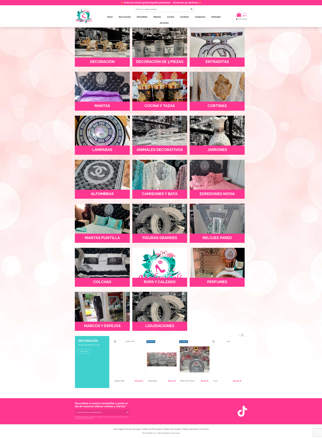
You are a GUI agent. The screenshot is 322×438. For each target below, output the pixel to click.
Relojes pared (217, 238)
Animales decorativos (160, 149)
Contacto (204, 429)
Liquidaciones (159, 326)
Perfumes (217, 282)
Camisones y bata (159, 194)
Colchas (102, 282)
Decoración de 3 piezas (159, 61)
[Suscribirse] (127, 412)
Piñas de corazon (187, 381)
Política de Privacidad (152, 429)
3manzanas (152, 381)
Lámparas (102, 149)
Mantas (102, 106)
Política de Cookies (172, 429)
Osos (215, 381)
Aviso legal (118, 429)
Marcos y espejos (102, 326)
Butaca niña (119, 381)
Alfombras (102, 194)
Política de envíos (190, 429)
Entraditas (217, 61)
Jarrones (217, 149)
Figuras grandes (159, 238)
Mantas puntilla (102, 238)
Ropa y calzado (160, 282)
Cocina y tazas (160, 106)
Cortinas (217, 106)
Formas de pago (132, 429)
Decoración (102, 61)
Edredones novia (217, 194)
